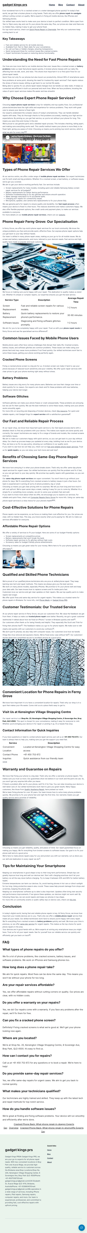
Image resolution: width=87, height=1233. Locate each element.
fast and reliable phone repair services (62, 447)
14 (3, 762)
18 (29, 935)
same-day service (27, 924)
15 (5, 762)
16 (6, 762)
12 (74, 619)
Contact (70, 4)
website (62, 215)
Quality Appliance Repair (34, 789)
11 (11, 548)
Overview (13, 1128)
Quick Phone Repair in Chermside (42, 29)
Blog (60, 4)
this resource (62, 411)
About (81, 4)
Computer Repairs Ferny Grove (43, 497)
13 (68, 634)
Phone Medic (44, 600)
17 (39, 858)
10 (54, 500)
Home (52, 4)
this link (73, 900)
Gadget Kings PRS (60, 600)
